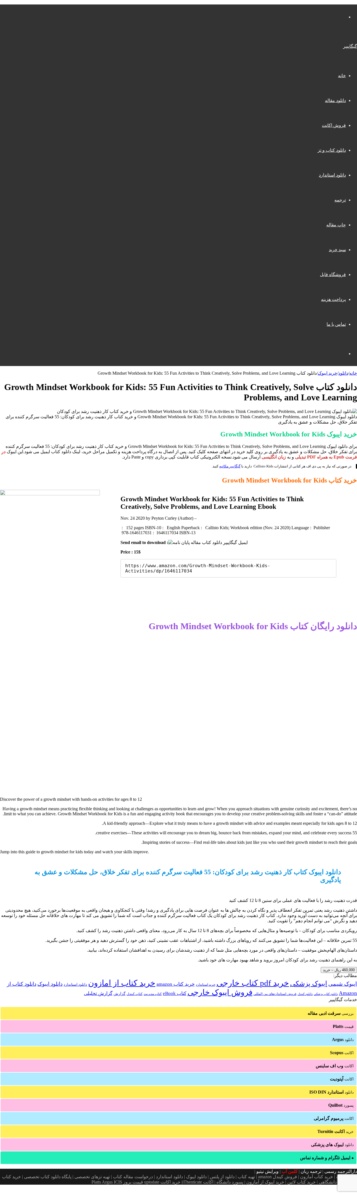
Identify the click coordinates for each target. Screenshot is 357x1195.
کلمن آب (290, 1171)
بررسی (331, 1013)
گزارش (120, 994)
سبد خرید (337, 249)
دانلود (343, 373)
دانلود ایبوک (49, 984)
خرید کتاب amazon (175, 984)
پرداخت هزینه (333, 299)
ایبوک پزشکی (308, 983)
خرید (335, 1131)
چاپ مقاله (336, 224)
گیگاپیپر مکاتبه (229, 466)
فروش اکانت (334, 125)
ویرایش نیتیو (267, 1171)
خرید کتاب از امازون (121, 982)
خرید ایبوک (327, 373)
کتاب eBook (174, 993)
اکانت (342, 1052)
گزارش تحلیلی (98, 993)
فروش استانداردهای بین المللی (275, 994)
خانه (342, 75)
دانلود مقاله (335, 100)
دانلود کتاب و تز (332, 150)
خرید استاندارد (205, 985)
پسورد (341, 1105)
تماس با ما (336, 324)
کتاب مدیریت (153, 994)
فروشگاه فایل (333, 274)
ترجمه (340, 200)
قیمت (343, 1026)
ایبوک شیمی (342, 984)
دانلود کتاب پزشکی (326, 994)
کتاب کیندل (135, 994)
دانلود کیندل (305, 994)
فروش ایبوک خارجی (219, 992)
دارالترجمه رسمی (340, 1171)
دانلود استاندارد (332, 175)
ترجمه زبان (311, 1171)
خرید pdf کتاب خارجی (252, 982)
